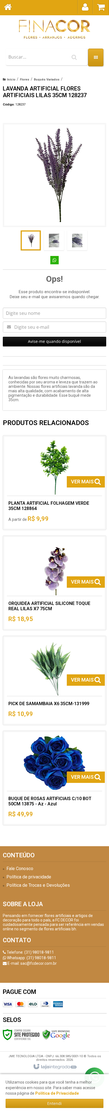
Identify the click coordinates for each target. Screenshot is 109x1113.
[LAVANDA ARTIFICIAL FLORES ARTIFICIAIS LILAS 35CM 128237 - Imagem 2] (54, 240)
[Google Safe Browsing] (56, 1034)
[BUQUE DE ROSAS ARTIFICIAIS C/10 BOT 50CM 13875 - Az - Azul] (54, 778)
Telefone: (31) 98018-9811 (30, 952)
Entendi (54, 1103)
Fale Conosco (19, 868)
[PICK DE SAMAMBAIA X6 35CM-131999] (54, 680)
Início (11, 79)
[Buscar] (74, 57)
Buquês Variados (47, 79)
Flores (24, 79)
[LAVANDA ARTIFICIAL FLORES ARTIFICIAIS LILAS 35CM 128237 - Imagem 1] (31, 240)
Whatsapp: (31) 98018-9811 (31, 958)
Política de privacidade (28, 877)
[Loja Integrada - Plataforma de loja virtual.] (55, 1067)
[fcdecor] (54, 29)
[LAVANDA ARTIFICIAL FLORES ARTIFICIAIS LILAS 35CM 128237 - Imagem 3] (77, 240)
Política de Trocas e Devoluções (38, 885)
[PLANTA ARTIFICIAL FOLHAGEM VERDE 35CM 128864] (54, 483)
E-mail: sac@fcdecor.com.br (32, 963)
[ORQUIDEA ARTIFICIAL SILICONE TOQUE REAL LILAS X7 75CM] (54, 583)
